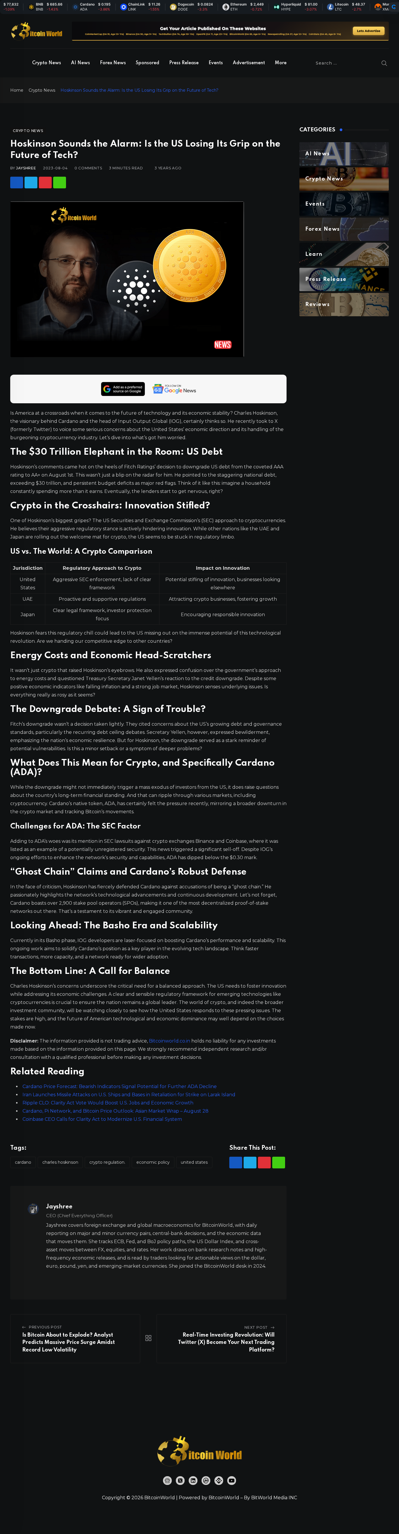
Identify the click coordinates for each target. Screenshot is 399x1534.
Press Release (184, 63)
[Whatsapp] (59, 182)
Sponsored (147, 63)
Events (216, 63)
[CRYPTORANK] (393, 7)
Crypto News (46, 63)
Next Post (256, 1327)
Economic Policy (153, 1162)
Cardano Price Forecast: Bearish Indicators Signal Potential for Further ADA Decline (119, 1086)
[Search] (384, 63)
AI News (80, 63)
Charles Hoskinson (60, 1162)
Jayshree (26, 168)
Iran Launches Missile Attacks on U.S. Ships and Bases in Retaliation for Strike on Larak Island (128, 1094)
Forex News (113, 63)
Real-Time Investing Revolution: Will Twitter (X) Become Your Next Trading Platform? (226, 1343)
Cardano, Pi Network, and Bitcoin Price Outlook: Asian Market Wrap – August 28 (115, 1111)
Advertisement (249, 63)
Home (16, 90)
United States (194, 1162)
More (281, 63)
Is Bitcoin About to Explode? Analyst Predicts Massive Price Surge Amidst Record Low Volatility (68, 1343)
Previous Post (45, 1327)
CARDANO (23, 1162)
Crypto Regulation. (107, 1162)
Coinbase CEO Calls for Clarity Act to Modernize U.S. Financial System (102, 1119)
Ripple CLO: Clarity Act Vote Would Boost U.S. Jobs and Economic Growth (107, 1103)
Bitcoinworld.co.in (170, 1041)
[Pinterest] (45, 182)
